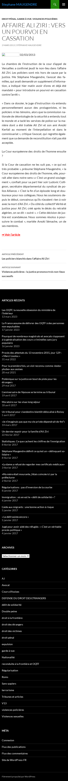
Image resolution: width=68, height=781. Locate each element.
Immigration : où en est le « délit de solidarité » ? (28, 497)
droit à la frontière (12, 617)
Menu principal (63, 4)
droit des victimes (12, 631)
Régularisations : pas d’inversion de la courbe (27, 487)
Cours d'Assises (10, 591)
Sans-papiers (9, 683)
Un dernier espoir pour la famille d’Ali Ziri (25, 431)
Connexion (8, 740)
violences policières (44, 19)
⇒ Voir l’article (11, 234)
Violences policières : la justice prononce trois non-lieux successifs (33, 272)
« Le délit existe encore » (15, 516)
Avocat (6, 585)
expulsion (7, 644)
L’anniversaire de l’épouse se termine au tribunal (28, 392)
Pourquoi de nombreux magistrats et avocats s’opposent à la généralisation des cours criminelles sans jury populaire (33, 339)
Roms (5, 676)
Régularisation (10, 670)
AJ (3, 578)
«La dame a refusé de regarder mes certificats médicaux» (33, 464)
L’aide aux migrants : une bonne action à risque (28, 507)
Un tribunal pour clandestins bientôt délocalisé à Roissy (33, 411)
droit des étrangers (12, 624)
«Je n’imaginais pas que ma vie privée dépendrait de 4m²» (33, 421)
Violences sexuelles (13, 716)
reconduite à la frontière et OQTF (20, 663)
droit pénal (9, 19)
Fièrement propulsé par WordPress (18, 776)
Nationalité (8, 657)
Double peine (9, 611)
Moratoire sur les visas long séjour (21, 401)
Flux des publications (14, 746)
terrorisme (8, 690)
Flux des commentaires (15, 753)
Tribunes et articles (12, 696)
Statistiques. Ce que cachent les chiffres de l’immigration (33, 441)
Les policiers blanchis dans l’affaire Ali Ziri (25, 256)
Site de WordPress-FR (14, 759)
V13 (4, 703)
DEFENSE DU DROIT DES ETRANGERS (24, 598)
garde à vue (24, 19)
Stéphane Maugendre (29, 45)
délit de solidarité (11, 604)
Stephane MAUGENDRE (19, 4)
